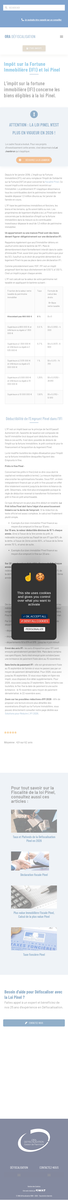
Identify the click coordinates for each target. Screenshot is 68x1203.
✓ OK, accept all (34, 616)
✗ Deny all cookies (34, 621)
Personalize (35, 629)
